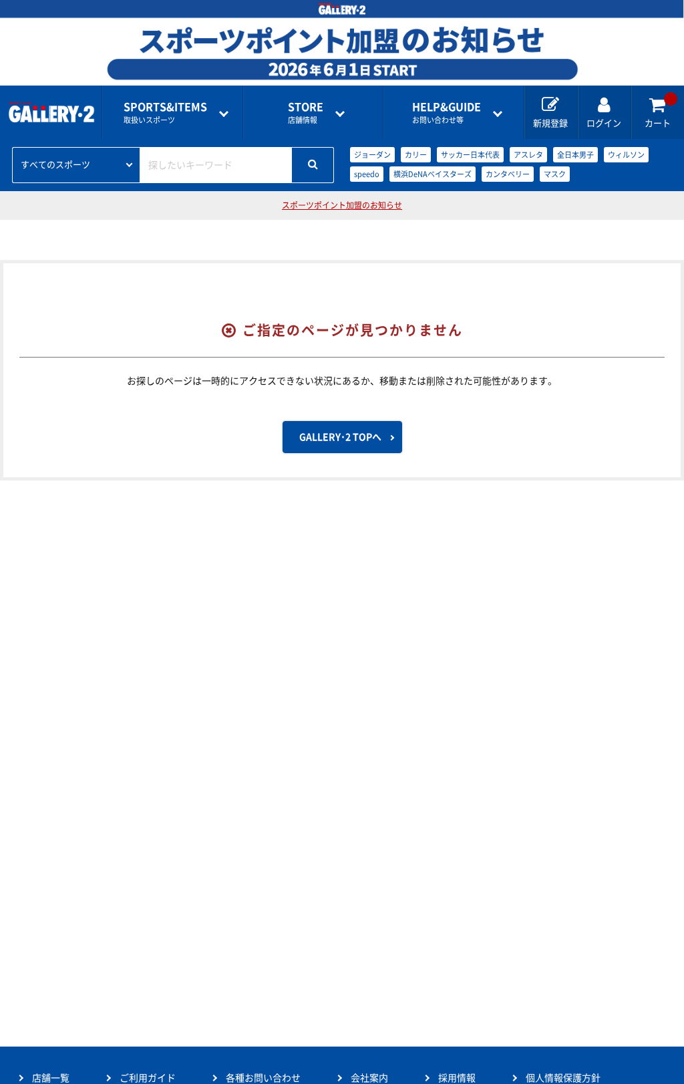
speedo (366, 174)
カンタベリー (508, 174)
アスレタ (528, 154)
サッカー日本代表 (470, 154)
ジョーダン (372, 154)
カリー (416, 154)
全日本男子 (575, 154)
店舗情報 (305, 113)
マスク (555, 174)
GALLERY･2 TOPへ (340, 437)
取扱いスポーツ (165, 113)
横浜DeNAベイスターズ (432, 174)
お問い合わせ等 (446, 113)
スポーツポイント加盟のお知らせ (342, 205)
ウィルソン (626, 154)
